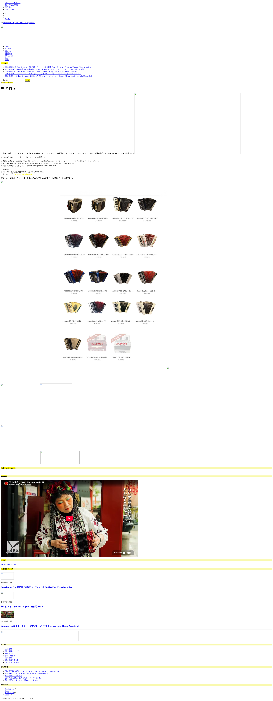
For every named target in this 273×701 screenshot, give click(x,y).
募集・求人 (9, 653)
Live (6, 58)
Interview (8, 48)
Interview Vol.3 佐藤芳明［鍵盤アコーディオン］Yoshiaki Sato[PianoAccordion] (37, 587)
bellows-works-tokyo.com (23, 174)
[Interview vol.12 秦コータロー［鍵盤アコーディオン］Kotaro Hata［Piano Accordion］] (7, 618)
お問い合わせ (10, 9)
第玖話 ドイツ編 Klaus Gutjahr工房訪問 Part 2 (22, 606)
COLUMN (9, 56)
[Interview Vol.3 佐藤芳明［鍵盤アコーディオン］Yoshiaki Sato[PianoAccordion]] (7, 579)
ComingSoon (9, 689)
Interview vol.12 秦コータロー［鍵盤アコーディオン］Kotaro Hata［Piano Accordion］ (40, 626)
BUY (7, 50)
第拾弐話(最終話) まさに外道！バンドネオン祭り (23, 678)
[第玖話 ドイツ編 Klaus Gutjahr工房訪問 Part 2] (7, 598)
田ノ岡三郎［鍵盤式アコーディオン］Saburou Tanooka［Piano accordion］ (32, 671)
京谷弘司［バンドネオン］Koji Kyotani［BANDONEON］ (27, 673)
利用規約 (8, 7)
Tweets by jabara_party (9, 564)
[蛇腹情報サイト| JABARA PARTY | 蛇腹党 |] (136, 23)
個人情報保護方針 (12, 5)
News (7, 46)
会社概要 (8, 649)
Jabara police (9, 693)
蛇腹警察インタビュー (13, 676)
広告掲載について (12, 651)
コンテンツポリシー (12, 3)
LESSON (8, 54)
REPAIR (8, 52)
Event (7, 60)
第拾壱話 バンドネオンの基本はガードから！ (22, 680)
